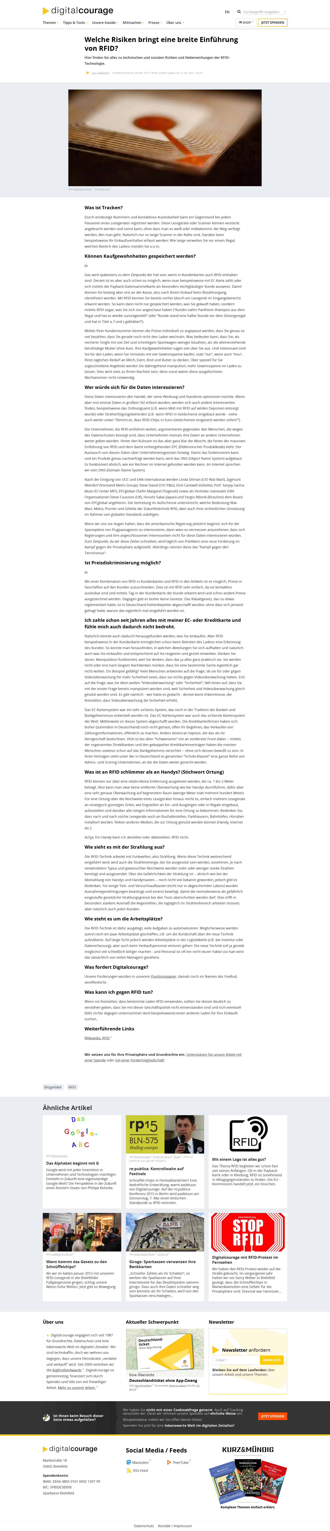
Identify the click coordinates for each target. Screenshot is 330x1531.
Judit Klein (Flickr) (82, 189)
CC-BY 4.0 (67, 1254)
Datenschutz (144, 1526)
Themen (49, 22)
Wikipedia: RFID (97, 1038)
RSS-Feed (140, 1470)
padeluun (56, 1254)
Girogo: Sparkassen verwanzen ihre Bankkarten (162, 1264)
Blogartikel (52, 1087)
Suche (284, 12)
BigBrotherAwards (67, 1370)
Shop (246, 22)
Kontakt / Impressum (175, 1526)
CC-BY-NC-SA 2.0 (162, 1157)
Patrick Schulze (142, 1157)
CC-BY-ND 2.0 (102, 189)
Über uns (173, 22)
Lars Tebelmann (100, 72)
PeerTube (180, 1462)
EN (227, 12)
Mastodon (140, 1462)
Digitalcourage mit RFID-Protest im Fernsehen (245, 1260)
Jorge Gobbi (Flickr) (144, 1254)
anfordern (246, 1350)
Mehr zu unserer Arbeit (76, 1387)
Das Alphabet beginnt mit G (72, 1163)
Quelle (176, 1157)
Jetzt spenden (272, 22)
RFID (72, 1087)
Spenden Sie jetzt (136, 1425)
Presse (153, 22)
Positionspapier (163, 976)
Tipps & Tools (74, 22)
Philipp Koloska (59, 1156)
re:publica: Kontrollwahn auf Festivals (156, 1171)
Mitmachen (132, 22)
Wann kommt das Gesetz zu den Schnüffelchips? (76, 1264)
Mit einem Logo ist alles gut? (239, 1159)
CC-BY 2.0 (162, 1254)
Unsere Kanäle (104, 22)
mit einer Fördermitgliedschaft (139, 1060)
